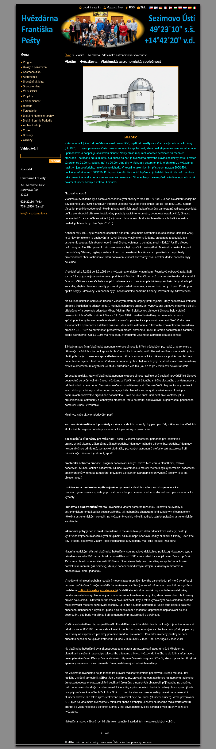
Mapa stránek (115, 7)
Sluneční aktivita (33, 81)
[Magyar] (175, 7)
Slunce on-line (31, 86)
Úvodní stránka (91, 7)
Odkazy (27, 140)
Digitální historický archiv (38, 115)
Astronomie (30, 76)
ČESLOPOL (30, 91)
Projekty (28, 96)
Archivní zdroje (32, 125)
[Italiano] (194, 7)
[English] (156, 7)
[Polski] (180, 7)
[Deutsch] (160, 7)
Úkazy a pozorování (35, 67)
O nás (26, 130)
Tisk (143, 7)
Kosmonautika (31, 72)
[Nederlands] (185, 7)
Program (28, 62)
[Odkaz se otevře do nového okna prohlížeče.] (131, 132)
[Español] (190, 7)
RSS (132, 7)
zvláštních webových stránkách (97, 590)
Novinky (28, 135)
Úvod (68, 55)
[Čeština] (151, 7)
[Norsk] (170, 7)
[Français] (165, 7)
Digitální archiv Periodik (37, 120)
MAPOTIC (130, 137)
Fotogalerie (29, 110)
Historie (27, 105)
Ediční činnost (31, 101)
